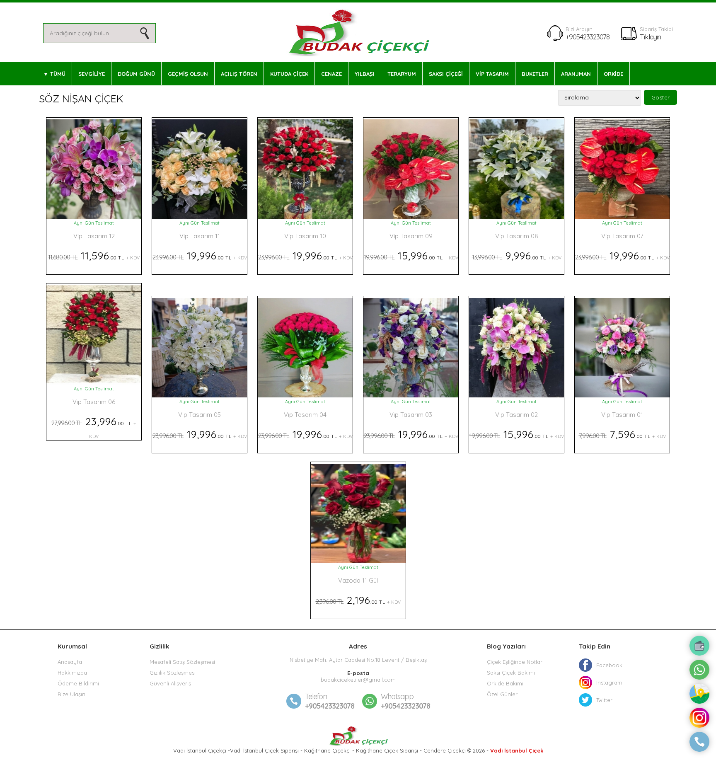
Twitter (604, 700)
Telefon (316, 696)
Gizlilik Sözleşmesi (173, 672)
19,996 (199, 255)
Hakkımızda (72, 672)
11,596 (94, 255)
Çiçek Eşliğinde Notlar (514, 661)
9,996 (516, 255)
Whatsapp (397, 696)
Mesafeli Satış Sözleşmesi (182, 661)
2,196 (358, 599)
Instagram (609, 682)
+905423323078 (588, 36)
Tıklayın (650, 36)
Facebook (609, 665)
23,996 (93, 427)
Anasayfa (70, 661)
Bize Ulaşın (71, 694)
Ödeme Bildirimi (78, 683)
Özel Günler (502, 694)
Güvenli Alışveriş (170, 683)
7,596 (622, 434)
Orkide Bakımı (505, 683)
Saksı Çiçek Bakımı (511, 672)
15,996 (411, 255)
